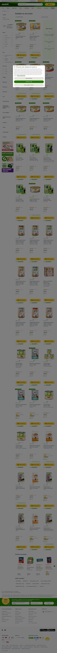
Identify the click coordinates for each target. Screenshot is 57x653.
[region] (29, 76)
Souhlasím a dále (29, 81)
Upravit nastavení (29, 78)
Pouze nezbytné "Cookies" (29, 85)
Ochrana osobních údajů (21, 75)
